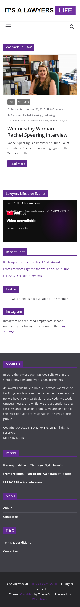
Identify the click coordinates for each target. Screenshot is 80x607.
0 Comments (57, 109)
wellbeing (49, 115)
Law (11, 102)
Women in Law (39, 120)
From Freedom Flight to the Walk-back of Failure (36, 269)
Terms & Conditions (17, 542)
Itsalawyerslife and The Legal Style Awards (32, 262)
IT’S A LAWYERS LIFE (41, 427)
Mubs (20, 438)
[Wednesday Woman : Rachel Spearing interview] (40, 75)
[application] (40, 221)
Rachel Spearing (32, 115)
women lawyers (59, 120)
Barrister (16, 115)
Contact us (10, 517)
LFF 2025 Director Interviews (22, 276)
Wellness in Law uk (18, 120)
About (7, 508)
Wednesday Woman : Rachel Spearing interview (37, 131)
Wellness (23, 102)
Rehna (14, 109)
